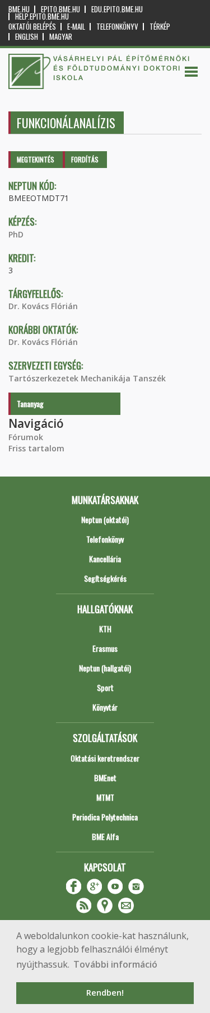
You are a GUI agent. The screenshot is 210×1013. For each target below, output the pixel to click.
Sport (105, 687)
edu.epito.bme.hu (117, 9)
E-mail (76, 26)
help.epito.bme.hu (42, 16)
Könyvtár (105, 707)
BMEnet (105, 777)
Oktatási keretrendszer (105, 758)
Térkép (160, 26)
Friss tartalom (36, 448)
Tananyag (30, 403)
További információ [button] (115, 964)
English (26, 36)
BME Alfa (105, 836)
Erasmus (105, 648)
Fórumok (25, 437)
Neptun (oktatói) (105, 519)
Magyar (60, 36)
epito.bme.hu (60, 9)
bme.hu (19, 9)
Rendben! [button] (105, 992)
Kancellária (105, 558)
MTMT (105, 797)
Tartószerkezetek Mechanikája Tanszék (87, 378)
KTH (105, 628)
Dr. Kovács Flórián (43, 306)
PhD (16, 234)
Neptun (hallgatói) (105, 668)
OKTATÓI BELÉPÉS (32, 26)
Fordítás (85, 159)
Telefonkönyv (117, 26)
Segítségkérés (105, 578)
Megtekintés (35, 159)
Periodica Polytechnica (105, 817)
